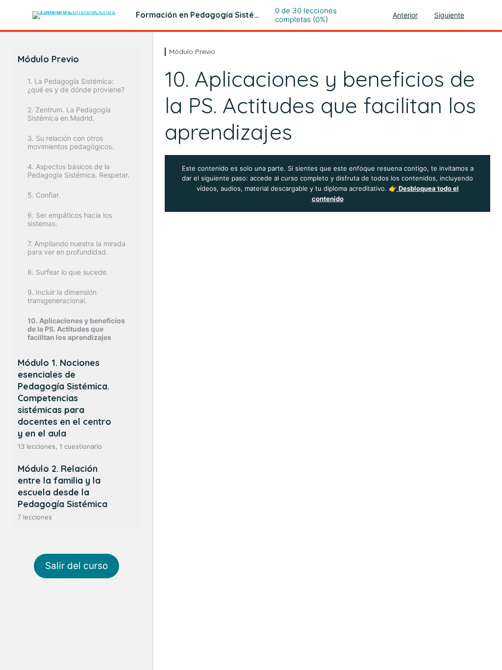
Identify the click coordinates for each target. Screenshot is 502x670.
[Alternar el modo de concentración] (16, 15)
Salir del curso (76, 565)
